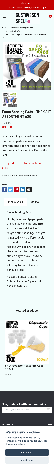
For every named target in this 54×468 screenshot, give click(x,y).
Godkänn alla (27, 452)
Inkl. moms (26, 2)
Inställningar (27, 460)
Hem (4, 27)
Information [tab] (15, 202)
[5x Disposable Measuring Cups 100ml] (27, 342)
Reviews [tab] (35, 202)
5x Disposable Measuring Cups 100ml (24, 367)
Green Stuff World (14, 31)
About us (8, 424)
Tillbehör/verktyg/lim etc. (21, 27)
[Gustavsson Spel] (27, 18)
